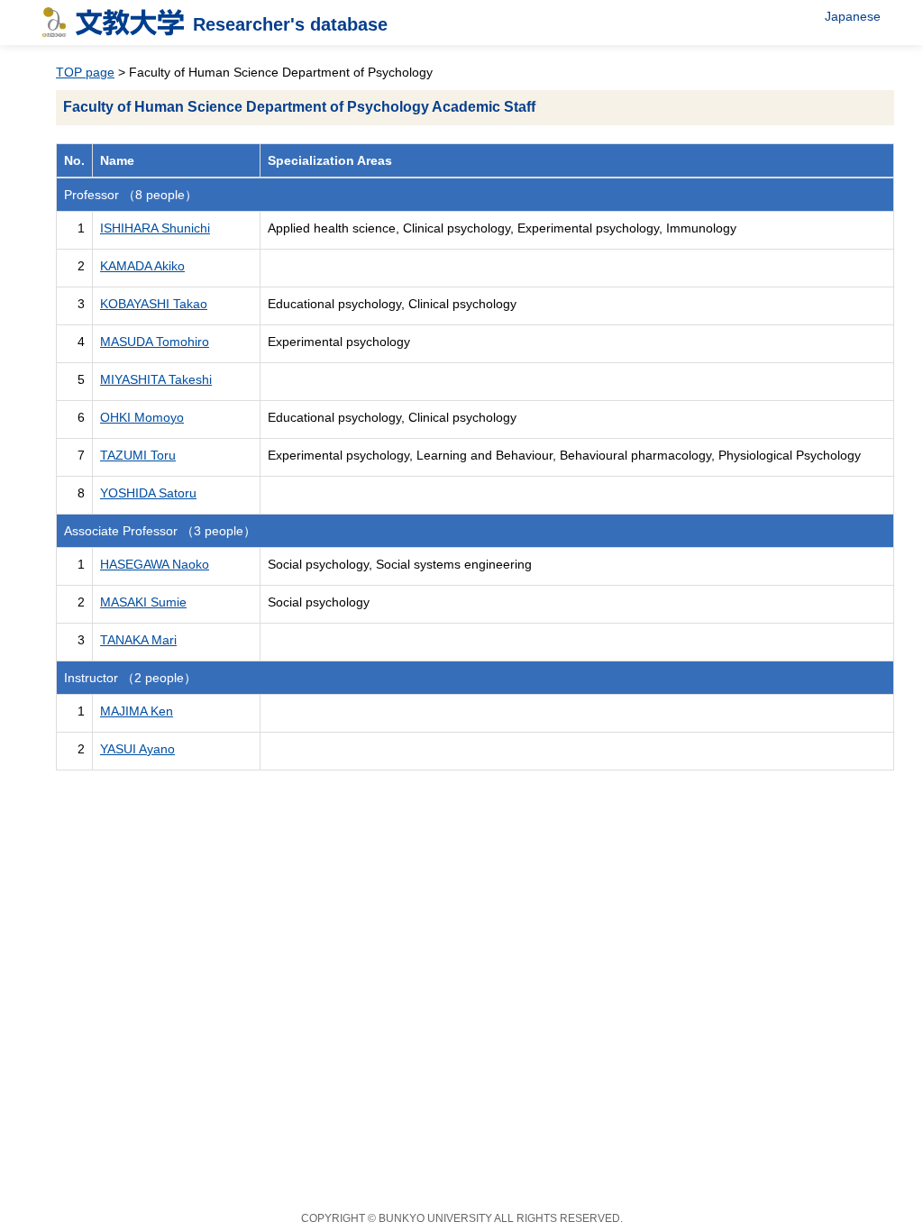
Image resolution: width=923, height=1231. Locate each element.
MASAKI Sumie (143, 602)
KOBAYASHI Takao (153, 303)
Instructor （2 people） (130, 677)
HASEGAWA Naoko (154, 564)
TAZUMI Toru (138, 455)
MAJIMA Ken (136, 711)
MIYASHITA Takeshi (156, 379)
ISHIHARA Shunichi (155, 228)
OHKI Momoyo (142, 417)
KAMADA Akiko (142, 266)
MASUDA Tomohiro (154, 341)
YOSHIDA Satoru (148, 493)
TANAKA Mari (138, 640)
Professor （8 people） (130, 194)
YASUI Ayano (137, 749)
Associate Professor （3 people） (160, 531)
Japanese (853, 16)
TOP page (85, 72)
